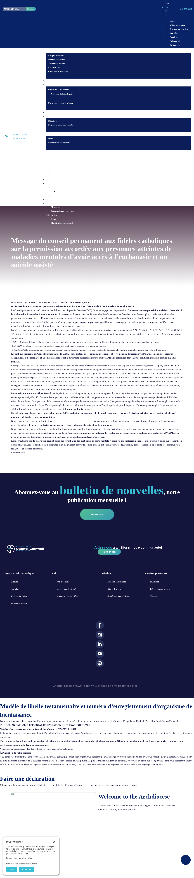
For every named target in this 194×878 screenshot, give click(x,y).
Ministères (52, 121)
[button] (115, 152)
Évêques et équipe (56, 56)
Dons (50, 139)
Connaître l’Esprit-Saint (58, 89)
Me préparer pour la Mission (60, 103)
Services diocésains (56, 60)
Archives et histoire (56, 63)
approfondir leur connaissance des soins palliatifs (73, 421)
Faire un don (53, 134)
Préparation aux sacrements (60, 125)
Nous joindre (53, 112)
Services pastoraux (54, 203)
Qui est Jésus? (54, 81)
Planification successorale (59, 143)
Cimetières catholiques (58, 71)
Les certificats (54, 67)
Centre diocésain (53, 156)
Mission (49, 183)
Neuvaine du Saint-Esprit (61, 94)
